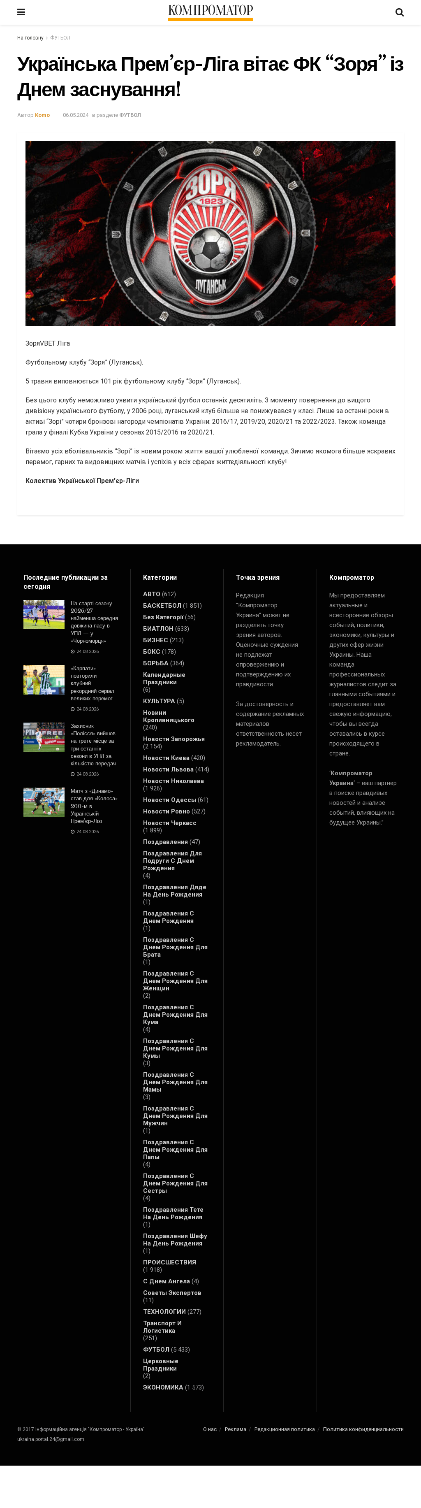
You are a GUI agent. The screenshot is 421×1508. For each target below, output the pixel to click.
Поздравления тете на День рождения (173, 1213)
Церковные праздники (160, 1364)
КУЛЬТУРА (159, 701)
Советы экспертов (172, 1293)
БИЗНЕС (155, 640)
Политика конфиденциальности (363, 1429)
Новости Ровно (166, 811)
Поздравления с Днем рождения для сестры (175, 1183)
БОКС (151, 651)
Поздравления (165, 842)
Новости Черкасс (170, 823)
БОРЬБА (156, 663)
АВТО (151, 594)
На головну (30, 38)
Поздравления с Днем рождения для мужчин (175, 1116)
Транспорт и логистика (162, 1327)
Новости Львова (168, 769)
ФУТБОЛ (60, 38)
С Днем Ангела (166, 1281)
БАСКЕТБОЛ (162, 605)
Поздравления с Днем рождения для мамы (175, 1082)
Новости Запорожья (174, 739)
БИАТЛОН (158, 628)
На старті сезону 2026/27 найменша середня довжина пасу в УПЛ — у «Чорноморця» (94, 622)
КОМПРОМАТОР (210, 11)
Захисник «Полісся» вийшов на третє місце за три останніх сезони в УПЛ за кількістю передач (93, 745)
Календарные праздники (164, 678)
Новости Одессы (169, 800)
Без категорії (163, 617)
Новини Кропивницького (168, 716)
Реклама (235, 1429)
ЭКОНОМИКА (163, 1387)
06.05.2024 (75, 115)
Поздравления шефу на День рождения (175, 1239)
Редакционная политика (284, 1429)
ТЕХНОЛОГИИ (164, 1311)
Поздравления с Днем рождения (168, 917)
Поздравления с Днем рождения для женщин (175, 981)
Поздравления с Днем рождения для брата (175, 947)
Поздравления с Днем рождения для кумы (175, 1048)
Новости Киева (166, 758)
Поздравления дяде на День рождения (174, 890)
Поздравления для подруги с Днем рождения (172, 861)
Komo (42, 115)
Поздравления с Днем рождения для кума (175, 1015)
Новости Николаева (173, 781)
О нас (210, 1429)
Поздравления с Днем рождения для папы (175, 1150)
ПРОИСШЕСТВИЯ (169, 1262)
